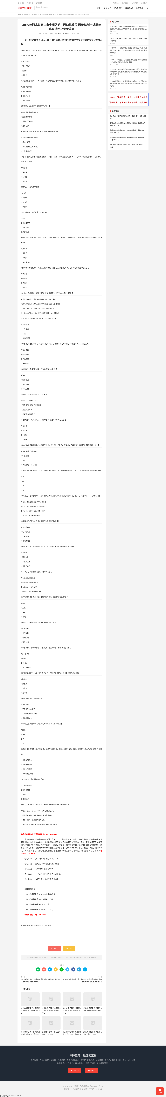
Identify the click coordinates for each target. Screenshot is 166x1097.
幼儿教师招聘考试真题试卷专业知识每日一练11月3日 (30, 1010)
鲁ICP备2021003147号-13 (94, 1086)
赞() (54, 948)
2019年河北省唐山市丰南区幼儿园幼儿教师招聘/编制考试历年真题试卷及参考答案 (40, 980)
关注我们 (144, 3)
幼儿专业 (66, 33)
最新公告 (107, 8)
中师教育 (25, 8)
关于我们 (74, 1070)
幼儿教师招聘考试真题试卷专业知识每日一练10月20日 (72, 1010)
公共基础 (140, 8)
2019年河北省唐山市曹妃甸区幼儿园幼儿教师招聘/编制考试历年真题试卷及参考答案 (82, 980)
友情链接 (134, 3)
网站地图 (82, 1086)
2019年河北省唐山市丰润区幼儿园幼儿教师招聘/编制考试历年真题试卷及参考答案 (71, 957)
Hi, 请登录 (21, 3)
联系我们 (91, 1070)
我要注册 (30, 3)
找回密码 (125, 3)
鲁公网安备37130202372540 (10, 1096)
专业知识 (34, 14)
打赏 (69, 948)
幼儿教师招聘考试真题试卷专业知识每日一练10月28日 (51, 1010)
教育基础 (129, 8)
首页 (99, 8)
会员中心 (116, 3)
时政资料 (118, 8)
